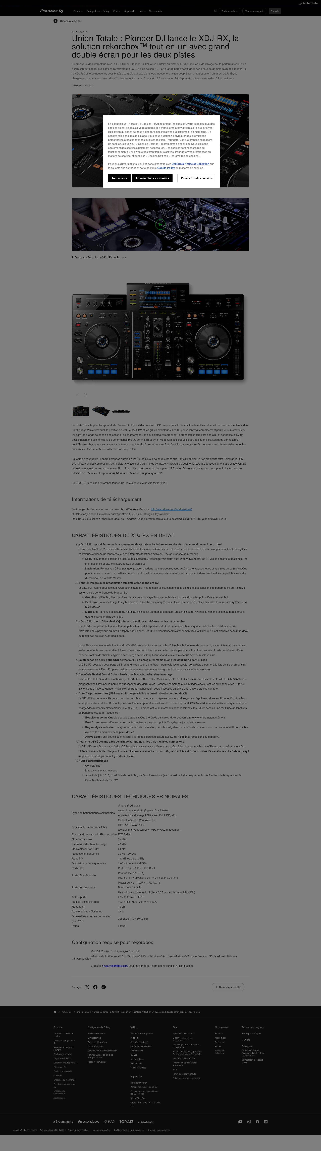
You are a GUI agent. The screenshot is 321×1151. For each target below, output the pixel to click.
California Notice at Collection (190, 164)
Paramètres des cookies (196, 178)
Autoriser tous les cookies (152, 178)
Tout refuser (119, 178)
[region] (161, 151)
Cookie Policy (166, 168)
